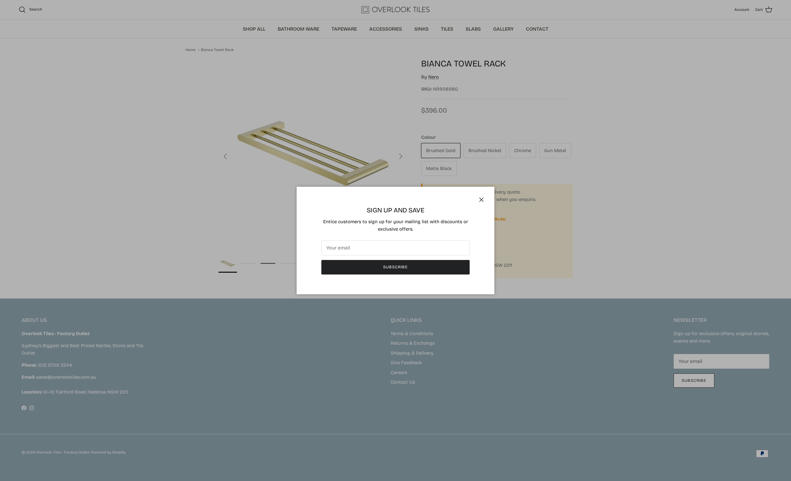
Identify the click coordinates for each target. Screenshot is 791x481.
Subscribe (395, 267)
